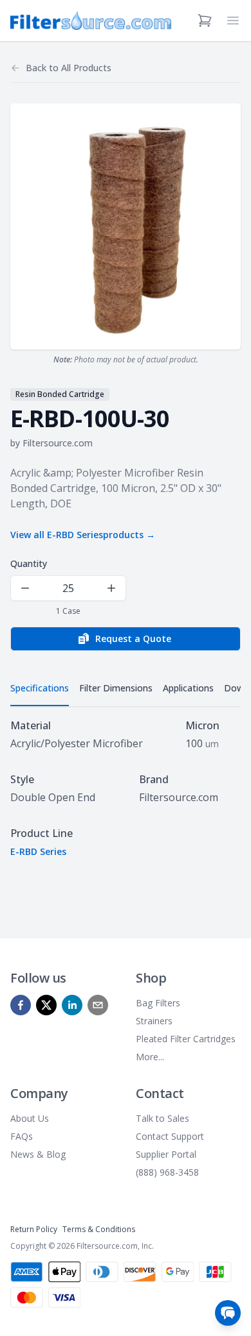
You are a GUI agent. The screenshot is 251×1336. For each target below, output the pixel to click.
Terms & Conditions (98, 1229)
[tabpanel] (125, 788)
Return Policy (33, 1229)
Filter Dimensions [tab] (116, 688)
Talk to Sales (162, 1118)
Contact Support (170, 1136)
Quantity (28, 563)
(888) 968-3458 (167, 1172)
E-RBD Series (38, 851)
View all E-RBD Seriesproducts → (82, 534)
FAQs (21, 1136)
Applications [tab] (188, 688)
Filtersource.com (58, 443)
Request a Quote (133, 638)
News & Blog (38, 1154)
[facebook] (20, 1005)
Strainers (154, 1021)
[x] (46, 1005)
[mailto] (98, 1005)
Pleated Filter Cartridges (186, 1039)
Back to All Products (68, 68)
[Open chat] (228, 1313)
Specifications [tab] (39, 688)
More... (150, 1057)
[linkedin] (72, 1005)
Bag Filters (158, 1003)
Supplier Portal (166, 1154)
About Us (29, 1118)
